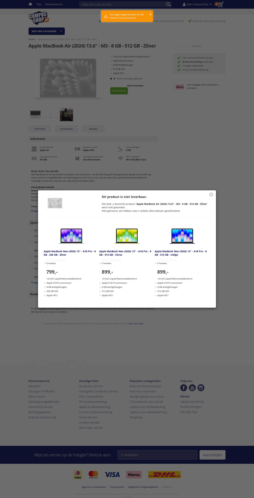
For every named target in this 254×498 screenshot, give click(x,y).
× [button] (150, 14)
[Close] (211, 194)
